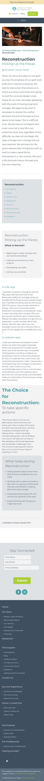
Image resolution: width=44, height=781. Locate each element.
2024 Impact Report (12, 620)
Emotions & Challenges (13, 691)
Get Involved (8, 725)
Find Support (8, 647)
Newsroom (7, 638)
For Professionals (10, 741)
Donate (32, 14)
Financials (8, 634)
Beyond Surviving (11, 698)
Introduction (11, 189)
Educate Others (10, 737)
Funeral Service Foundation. (25, 774)
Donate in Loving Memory (14, 730)
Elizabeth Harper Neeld (17, 70)
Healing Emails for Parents (14, 673)
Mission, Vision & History (13, 617)
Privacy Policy (28, 778)
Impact (9, 193)
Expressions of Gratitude (13, 630)
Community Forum (11, 666)
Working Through (13, 213)
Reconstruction (12, 209)
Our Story (7, 612)
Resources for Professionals (15, 746)
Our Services (9, 624)
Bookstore (8, 670)
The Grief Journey (30, 51)
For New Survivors (11, 663)
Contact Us (7, 678)
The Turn (9, 205)
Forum (15, 14)
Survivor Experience (12, 687)
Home (5, 607)
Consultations (9, 652)
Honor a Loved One (12, 703)
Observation (11, 201)
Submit (22, 580)
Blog (23, 14)
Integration (10, 216)
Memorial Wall (9, 708)
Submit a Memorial (11, 711)
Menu (23, 20)
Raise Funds (8, 715)
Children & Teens (10, 659)
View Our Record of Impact (22, 2)
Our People (8, 627)
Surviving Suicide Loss (11, 51)
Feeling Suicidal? (10, 751)
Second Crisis (11, 197)
